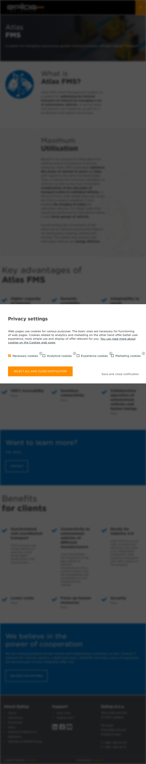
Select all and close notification (40, 371)
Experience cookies (94, 356)
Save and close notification (120, 374)
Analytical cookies (59, 356)
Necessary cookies (25, 356)
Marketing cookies (128, 356)
